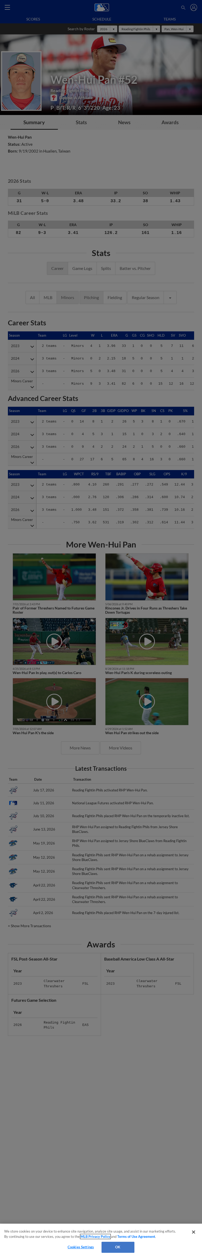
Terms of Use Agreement (136, 1236)
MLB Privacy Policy (95, 1236)
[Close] (193, 1232)
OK (117, 1247)
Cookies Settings (81, 1247)
